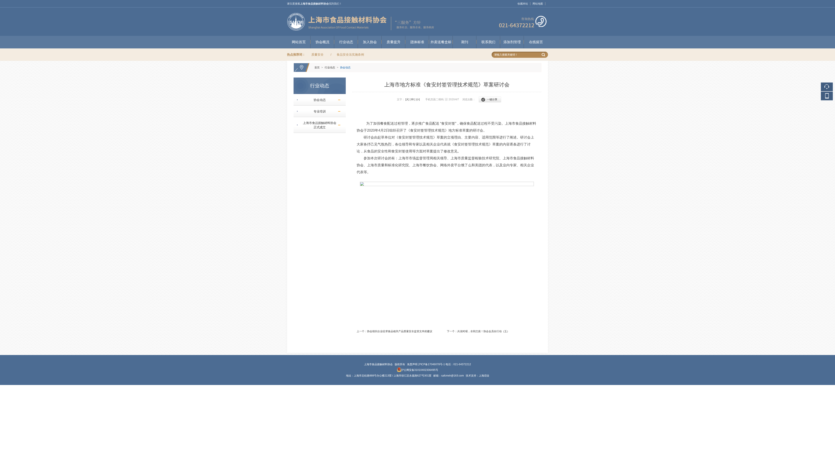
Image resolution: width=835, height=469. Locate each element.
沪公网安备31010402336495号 (419, 370)
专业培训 (318, 111)
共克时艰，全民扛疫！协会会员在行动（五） (483, 331)
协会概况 (322, 42)
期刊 (464, 42)
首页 (317, 67)
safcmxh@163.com (452, 375)
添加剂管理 (512, 42)
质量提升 (394, 42)
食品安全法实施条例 (350, 54)
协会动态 (345, 67)
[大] (407, 99)
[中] (412, 99)
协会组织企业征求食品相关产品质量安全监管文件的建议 (399, 331)
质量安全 (317, 54)
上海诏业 (484, 375)
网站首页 (299, 42)
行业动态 (346, 42)
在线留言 (536, 42)
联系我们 (488, 42)
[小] (418, 99)
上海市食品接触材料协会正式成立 (317, 125)
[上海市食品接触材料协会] (417, 9)
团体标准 (417, 42)
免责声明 (412, 364)
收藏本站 (523, 3)
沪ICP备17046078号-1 (431, 364)
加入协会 (370, 42)
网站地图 (538, 3)
